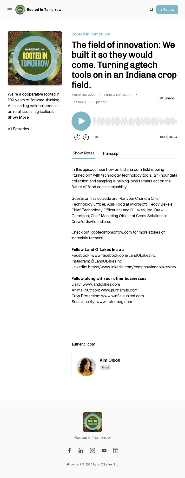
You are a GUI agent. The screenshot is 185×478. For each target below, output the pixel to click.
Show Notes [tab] (83, 153)
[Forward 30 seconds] (86, 137)
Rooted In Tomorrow (44, 9)
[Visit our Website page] (115, 450)
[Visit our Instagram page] (92, 450)
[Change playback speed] (96, 137)
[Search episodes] (151, 10)
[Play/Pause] (81, 121)
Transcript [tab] (110, 153)
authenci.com (83, 344)
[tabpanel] (124, 259)
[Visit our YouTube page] (104, 450)
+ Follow (167, 9)
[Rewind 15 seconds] (77, 137)
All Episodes (18, 128)
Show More (18, 117)
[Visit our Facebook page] (69, 450)
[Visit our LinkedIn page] (81, 450)
